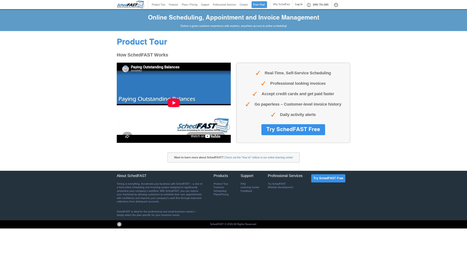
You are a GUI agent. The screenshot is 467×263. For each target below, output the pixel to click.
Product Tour (158, 4)
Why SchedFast (281, 4)
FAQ (243, 183)
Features (173, 4)
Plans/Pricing (221, 194)
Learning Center (250, 187)
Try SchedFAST (277, 183)
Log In (298, 4)
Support (205, 4)
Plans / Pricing (189, 4)
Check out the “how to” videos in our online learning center (258, 157)
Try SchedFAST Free (293, 129)
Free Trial (259, 4)
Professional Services (224, 4)
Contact (244, 4)
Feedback (246, 190)
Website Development (280, 187)
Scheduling (220, 190)
